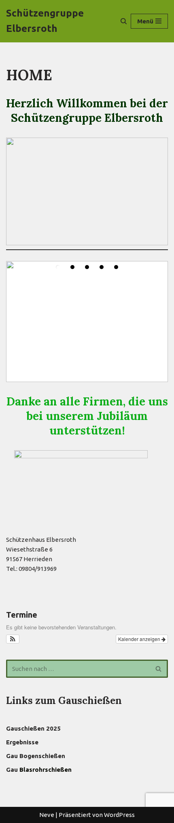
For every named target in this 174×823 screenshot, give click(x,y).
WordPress (119, 814)
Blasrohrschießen (45, 769)
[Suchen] (124, 21)
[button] (12, 639)
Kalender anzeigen (139, 638)
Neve (46, 814)
